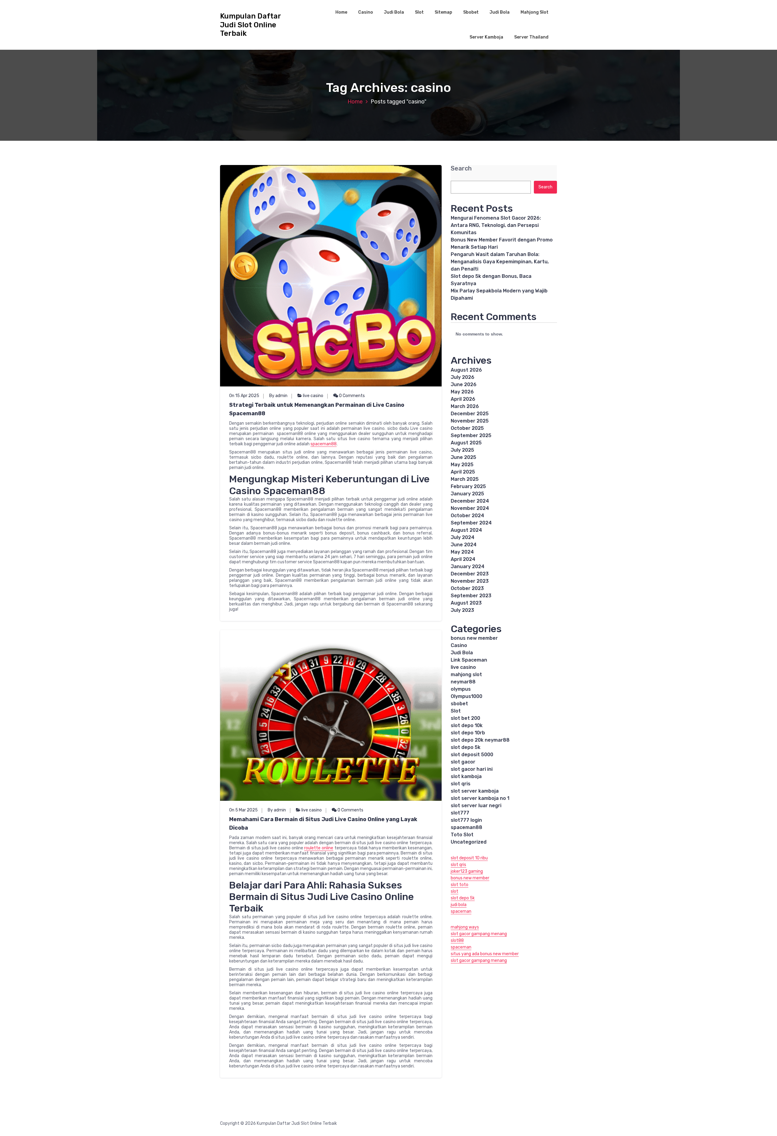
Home (341, 12)
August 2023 (466, 603)
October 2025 (467, 428)
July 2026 (462, 377)
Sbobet (471, 12)
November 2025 (470, 421)
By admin (278, 395)
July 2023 (462, 610)
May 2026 (462, 392)
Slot (419, 12)
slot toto (459, 884)
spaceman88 (323, 444)
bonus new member (474, 638)
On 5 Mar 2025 (243, 810)
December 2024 (470, 501)
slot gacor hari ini (472, 769)
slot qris (460, 784)
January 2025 (467, 494)
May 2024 (462, 552)
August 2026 (466, 370)
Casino (365, 12)
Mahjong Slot (534, 12)
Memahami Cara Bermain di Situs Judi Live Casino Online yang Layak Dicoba (323, 823)
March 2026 (465, 406)
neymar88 (463, 682)
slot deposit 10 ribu (469, 858)
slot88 (457, 940)
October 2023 (467, 588)
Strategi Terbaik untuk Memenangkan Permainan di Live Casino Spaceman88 (316, 409)
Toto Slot (462, 835)
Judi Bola (394, 12)
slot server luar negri (476, 805)
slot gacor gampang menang (479, 933)
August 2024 (466, 530)
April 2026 (463, 399)
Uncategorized (469, 842)
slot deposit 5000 (472, 754)
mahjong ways (465, 927)
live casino (313, 395)
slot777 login (466, 820)
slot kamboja (466, 776)
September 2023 (471, 595)
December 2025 (470, 413)
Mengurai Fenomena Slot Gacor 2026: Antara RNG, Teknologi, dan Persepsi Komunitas (496, 225)
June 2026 (464, 384)
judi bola (459, 904)
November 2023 (470, 581)
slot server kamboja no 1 (480, 798)
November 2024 (470, 508)
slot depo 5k (465, 747)
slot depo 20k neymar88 (480, 740)
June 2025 (463, 457)
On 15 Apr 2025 (244, 395)
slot (454, 891)
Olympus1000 (466, 696)
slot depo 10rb (468, 733)
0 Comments (351, 395)
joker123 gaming (467, 871)
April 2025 (463, 472)
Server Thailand (531, 37)
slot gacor (463, 762)
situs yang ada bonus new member (485, 953)
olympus (461, 689)
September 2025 (471, 435)
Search (461, 168)
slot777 (460, 813)
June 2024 (464, 545)
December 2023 (470, 574)
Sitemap (443, 12)
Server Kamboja (486, 37)
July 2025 (462, 450)
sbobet (459, 703)
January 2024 (467, 566)
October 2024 (467, 515)
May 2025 (462, 464)
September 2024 (471, 523)
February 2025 (468, 486)
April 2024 (463, 559)
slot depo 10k (467, 725)
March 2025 (465, 479)
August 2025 (466, 443)
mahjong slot (466, 674)
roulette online (318, 848)
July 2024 (462, 537)
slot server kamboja (475, 791)
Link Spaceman (469, 660)
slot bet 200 (465, 718)
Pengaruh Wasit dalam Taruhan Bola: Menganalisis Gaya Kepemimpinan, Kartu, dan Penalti (500, 261)
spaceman (461, 911)
